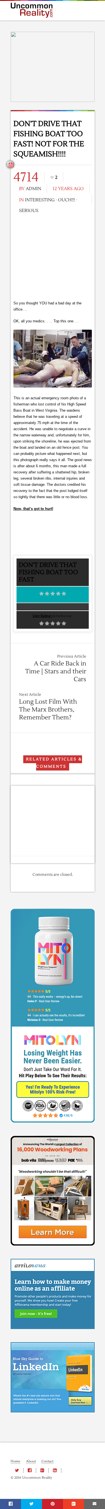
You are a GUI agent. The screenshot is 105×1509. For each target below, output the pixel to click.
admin (33, 189)
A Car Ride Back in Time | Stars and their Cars (55, 671)
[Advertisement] (53, 256)
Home (15, 1461)
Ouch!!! (66, 200)
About (31, 1461)
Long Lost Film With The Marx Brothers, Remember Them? (48, 709)
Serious (28, 210)
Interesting (40, 200)
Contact (47, 1461)
